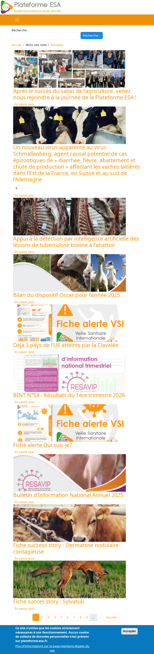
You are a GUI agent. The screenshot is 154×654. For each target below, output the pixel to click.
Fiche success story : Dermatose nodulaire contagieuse (66, 548)
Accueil (17, 45)
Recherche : (20, 30)
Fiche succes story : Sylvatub (48, 601)
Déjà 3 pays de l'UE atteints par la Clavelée (65, 345)
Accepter (129, 631)
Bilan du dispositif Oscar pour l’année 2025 (66, 294)
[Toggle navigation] (17, 19)
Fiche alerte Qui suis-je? (42, 445)
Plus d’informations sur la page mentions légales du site (52, 648)
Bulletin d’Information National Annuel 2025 (68, 494)
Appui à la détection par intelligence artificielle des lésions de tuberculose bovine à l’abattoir (76, 241)
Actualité (57, 45)
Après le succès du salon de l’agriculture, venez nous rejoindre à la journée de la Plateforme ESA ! (75, 94)
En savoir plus (24, 104)
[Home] (77, 7)
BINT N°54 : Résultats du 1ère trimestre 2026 (69, 395)
